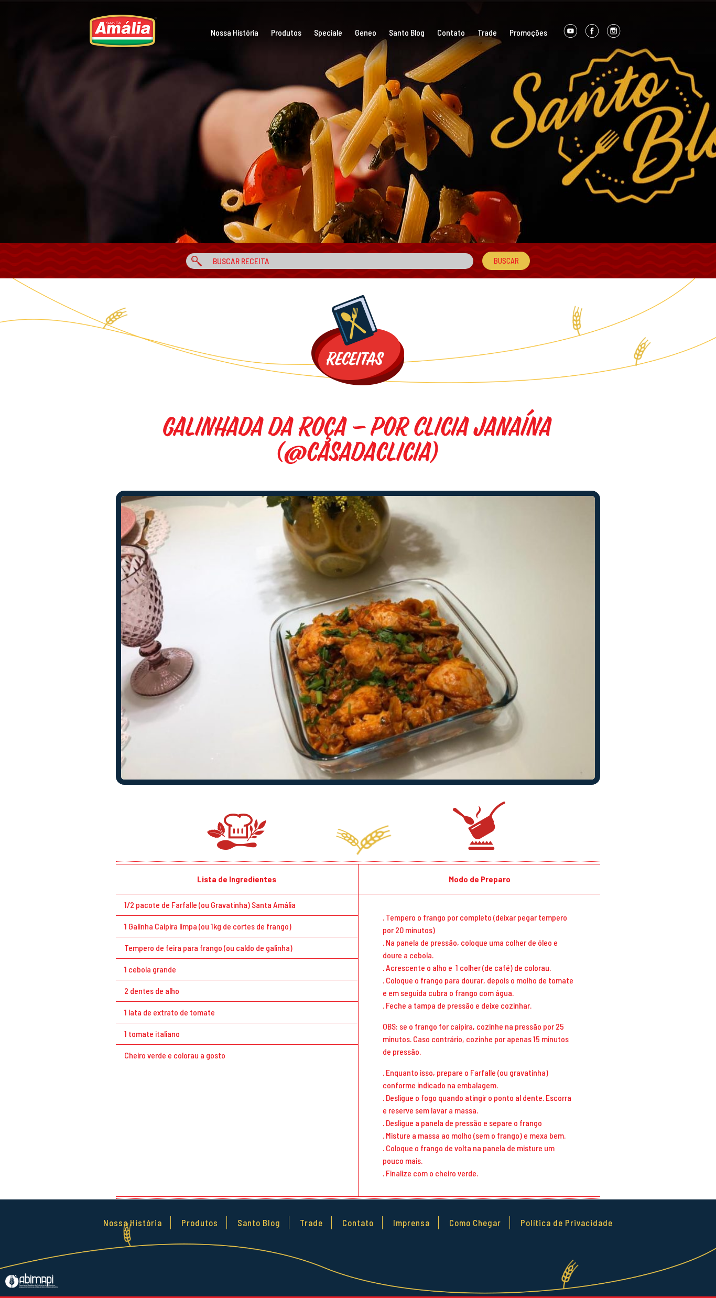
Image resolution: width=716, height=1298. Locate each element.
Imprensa (411, 1222)
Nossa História (234, 32)
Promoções (528, 32)
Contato (451, 32)
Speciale (328, 32)
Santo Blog (407, 32)
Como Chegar (475, 1222)
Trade (487, 32)
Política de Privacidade (566, 1222)
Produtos (286, 32)
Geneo (365, 32)
